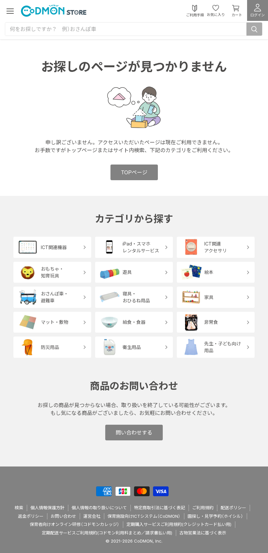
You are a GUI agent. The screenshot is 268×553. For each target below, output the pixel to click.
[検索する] (254, 29)
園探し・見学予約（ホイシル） (215, 516)
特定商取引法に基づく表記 (159, 507)
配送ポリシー (233, 507)
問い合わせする (134, 432)
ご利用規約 (202, 507)
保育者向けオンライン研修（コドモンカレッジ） (74, 524)
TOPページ (134, 172)
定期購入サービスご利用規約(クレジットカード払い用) (178, 524)
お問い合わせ (63, 516)
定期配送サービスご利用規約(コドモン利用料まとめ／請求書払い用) (107, 532)
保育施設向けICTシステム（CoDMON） (144, 516)
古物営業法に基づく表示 (202, 532)
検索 (19, 507)
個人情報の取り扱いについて (99, 507)
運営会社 (91, 516)
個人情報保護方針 (47, 507)
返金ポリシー (30, 516)
